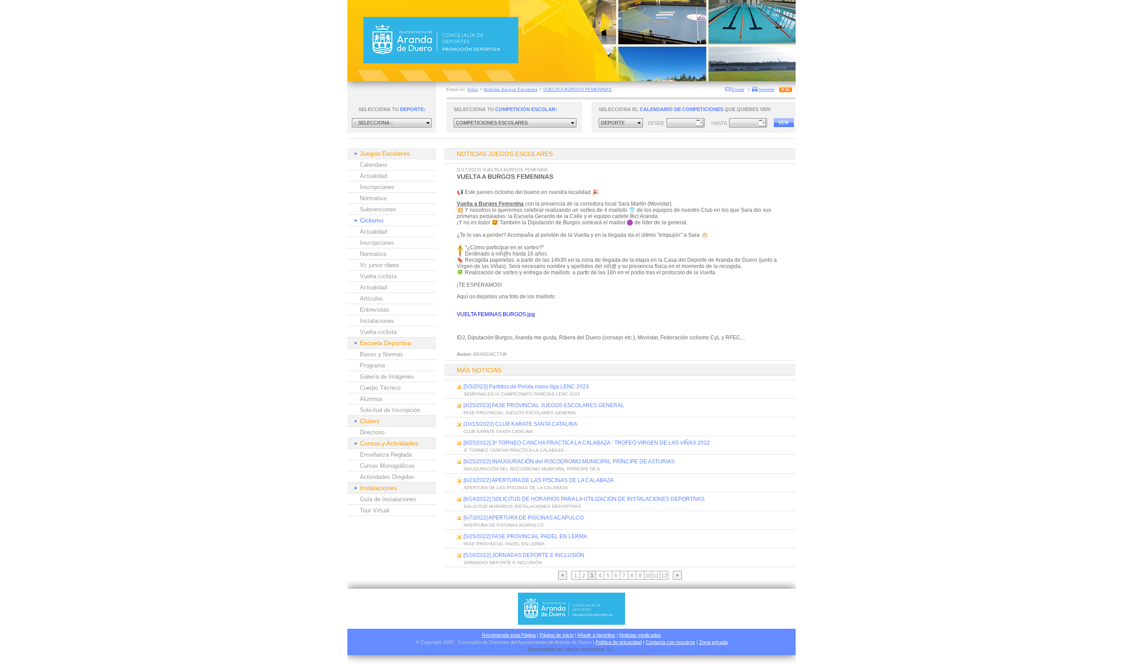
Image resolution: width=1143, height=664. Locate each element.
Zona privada (713, 642)
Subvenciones (378, 209)
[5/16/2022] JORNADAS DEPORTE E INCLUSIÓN (523, 555)
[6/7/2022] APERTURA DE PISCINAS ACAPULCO (523, 518)
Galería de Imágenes (387, 376)
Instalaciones (377, 321)
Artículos (371, 298)
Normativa (373, 198)
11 (656, 576)
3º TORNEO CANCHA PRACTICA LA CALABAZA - (514, 450)
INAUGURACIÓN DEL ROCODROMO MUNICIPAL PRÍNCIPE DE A (531, 468)
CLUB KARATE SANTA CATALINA (498, 431)
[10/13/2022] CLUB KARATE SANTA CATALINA (520, 424)
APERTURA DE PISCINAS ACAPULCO (503, 525)
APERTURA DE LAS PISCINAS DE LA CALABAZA (515, 487)
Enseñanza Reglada (386, 454)
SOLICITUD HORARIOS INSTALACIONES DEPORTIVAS (522, 506)
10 (648, 576)
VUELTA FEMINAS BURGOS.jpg (496, 314)
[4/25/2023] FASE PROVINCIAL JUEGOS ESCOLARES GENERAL (543, 405)
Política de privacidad (619, 642)
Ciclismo (372, 220)
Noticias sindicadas (640, 635)
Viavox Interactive (584, 649)
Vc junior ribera (379, 265)
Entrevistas (374, 309)
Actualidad (373, 176)
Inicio (472, 89)
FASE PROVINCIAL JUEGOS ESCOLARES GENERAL (520, 412)
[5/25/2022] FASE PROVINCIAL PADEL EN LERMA (525, 536)
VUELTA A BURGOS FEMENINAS (577, 89)
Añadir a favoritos (596, 635)
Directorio (372, 432)
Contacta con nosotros (670, 642)
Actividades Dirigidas (387, 477)
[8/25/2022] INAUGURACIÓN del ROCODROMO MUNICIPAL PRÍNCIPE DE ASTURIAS (569, 461)
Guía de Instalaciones (388, 499)
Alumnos (371, 399)
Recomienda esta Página (509, 635)
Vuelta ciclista (378, 276)
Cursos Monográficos (387, 465)
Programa (372, 365)
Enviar (737, 89)
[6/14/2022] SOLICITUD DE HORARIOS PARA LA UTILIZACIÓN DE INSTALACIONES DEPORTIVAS (584, 499)
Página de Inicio (557, 635)
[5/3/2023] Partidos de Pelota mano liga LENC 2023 (526, 387)
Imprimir (766, 89)
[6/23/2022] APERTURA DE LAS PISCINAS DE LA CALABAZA (538, 480)
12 (664, 576)
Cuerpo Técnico (380, 387)
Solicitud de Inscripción (390, 410)
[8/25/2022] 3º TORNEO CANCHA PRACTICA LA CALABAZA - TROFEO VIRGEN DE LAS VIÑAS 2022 (586, 443)
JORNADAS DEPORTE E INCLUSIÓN (502, 562)
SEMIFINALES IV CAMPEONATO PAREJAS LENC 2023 (521, 394)
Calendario (373, 164)
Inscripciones (377, 187)
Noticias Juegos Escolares (511, 89)
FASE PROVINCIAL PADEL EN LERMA (504, 543)
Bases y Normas (381, 354)
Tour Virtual (374, 510)
